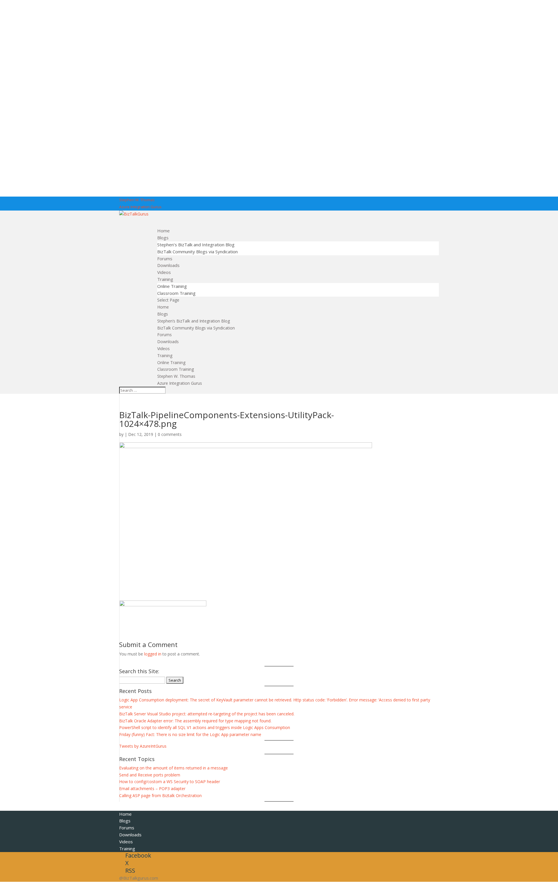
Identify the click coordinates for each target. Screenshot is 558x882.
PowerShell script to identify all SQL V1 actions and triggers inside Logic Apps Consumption (204, 727)
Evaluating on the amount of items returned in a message (173, 768)
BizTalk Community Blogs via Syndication (197, 251)
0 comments (170, 434)
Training (164, 355)
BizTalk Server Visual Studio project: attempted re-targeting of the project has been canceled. (206, 714)
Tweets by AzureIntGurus (143, 746)
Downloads (168, 341)
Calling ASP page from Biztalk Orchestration (160, 795)
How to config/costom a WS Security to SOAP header (169, 781)
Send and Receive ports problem (149, 775)
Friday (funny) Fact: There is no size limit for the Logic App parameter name (190, 734)
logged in (152, 654)
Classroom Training (176, 293)
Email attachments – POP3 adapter (152, 788)
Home (163, 307)
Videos (163, 348)
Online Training (172, 286)
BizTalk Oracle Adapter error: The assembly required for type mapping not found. (195, 721)
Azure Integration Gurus (140, 206)
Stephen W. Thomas (137, 199)
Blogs (162, 314)
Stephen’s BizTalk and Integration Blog (196, 244)
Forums (164, 334)
